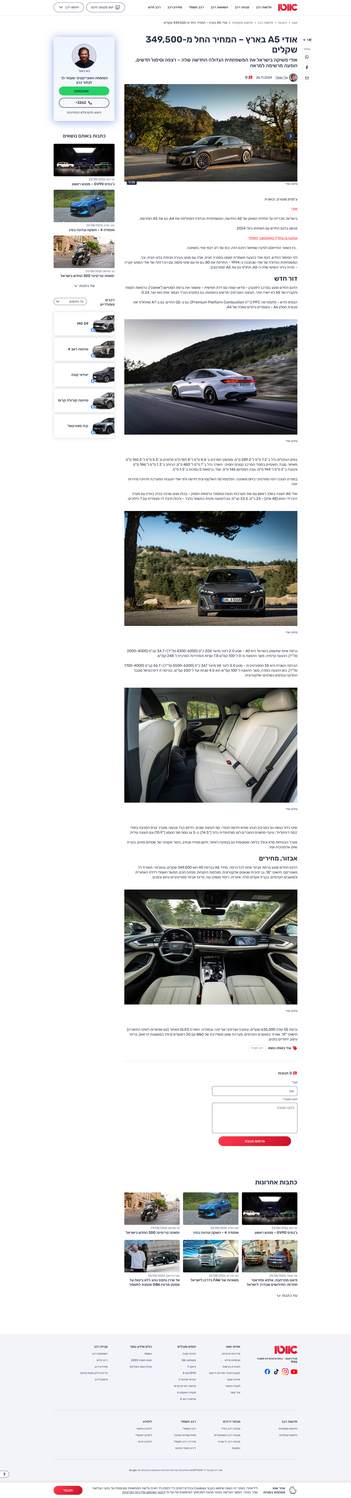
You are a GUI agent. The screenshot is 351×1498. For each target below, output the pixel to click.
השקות (236, 1448)
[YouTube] (294, 1371)
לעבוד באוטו (233, 1386)
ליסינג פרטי (145, 1441)
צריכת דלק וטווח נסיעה (94, 1373)
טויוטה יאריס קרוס (185, 1386)
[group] (210, 135)
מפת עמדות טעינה (185, 1435)
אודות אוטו (233, 1379)
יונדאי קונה (189, 1353)
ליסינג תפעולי (143, 1435)
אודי (294, 209)
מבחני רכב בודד (230, 1428)
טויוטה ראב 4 (188, 1399)
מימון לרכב (101, 1379)
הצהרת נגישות (231, 1366)
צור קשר (235, 1392)
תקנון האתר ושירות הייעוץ (224, 1373)
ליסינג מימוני (144, 1428)
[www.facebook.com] (267, 1371)
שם (294, 1082)
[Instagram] (285, 1371)
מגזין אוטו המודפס (141, 1366)
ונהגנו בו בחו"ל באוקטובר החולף (272, 238)
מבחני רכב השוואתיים (227, 1435)
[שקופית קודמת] (290, 136)
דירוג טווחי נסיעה (185, 1448)
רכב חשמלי (189, 1428)
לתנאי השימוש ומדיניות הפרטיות (143, 1492)
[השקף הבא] (131, 136)
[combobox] (70, 301)
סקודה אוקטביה (186, 1392)
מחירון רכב (101, 1366)
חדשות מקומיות (242, 23)
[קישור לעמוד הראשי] (287, 7)
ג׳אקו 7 (191, 1366)
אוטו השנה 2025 (141, 1360)
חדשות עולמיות (288, 1435)
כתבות (282, 23)
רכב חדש (102, 1360)
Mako (148, 1353)
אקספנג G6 (189, 1360)
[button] (105, 7)
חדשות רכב (265, 23)
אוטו (294, 23)
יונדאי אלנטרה (187, 1379)
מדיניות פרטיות (231, 1353)
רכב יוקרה (257, 1048)
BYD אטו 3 (189, 1373)
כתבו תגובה (289, 1099)
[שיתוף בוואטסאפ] (306, 56)
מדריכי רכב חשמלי (185, 1441)
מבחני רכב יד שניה (229, 1441)
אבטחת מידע (232, 1360)
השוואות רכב (100, 1353)
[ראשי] (286, 1350)
